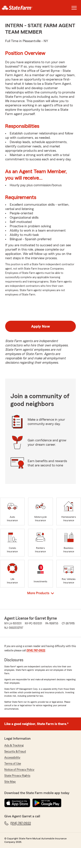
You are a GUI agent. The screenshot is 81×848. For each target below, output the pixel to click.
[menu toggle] (74, 8)
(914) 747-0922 (36, 650)
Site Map (10, 781)
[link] (20, 8)
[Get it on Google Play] (46, 803)
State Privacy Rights (17, 775)
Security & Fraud (15, 751)
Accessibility (12, 757)
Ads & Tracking (14, 745)
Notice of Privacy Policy (19, 769)
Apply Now (40, 326)
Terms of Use (12, 763)
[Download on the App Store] (17, 803)
